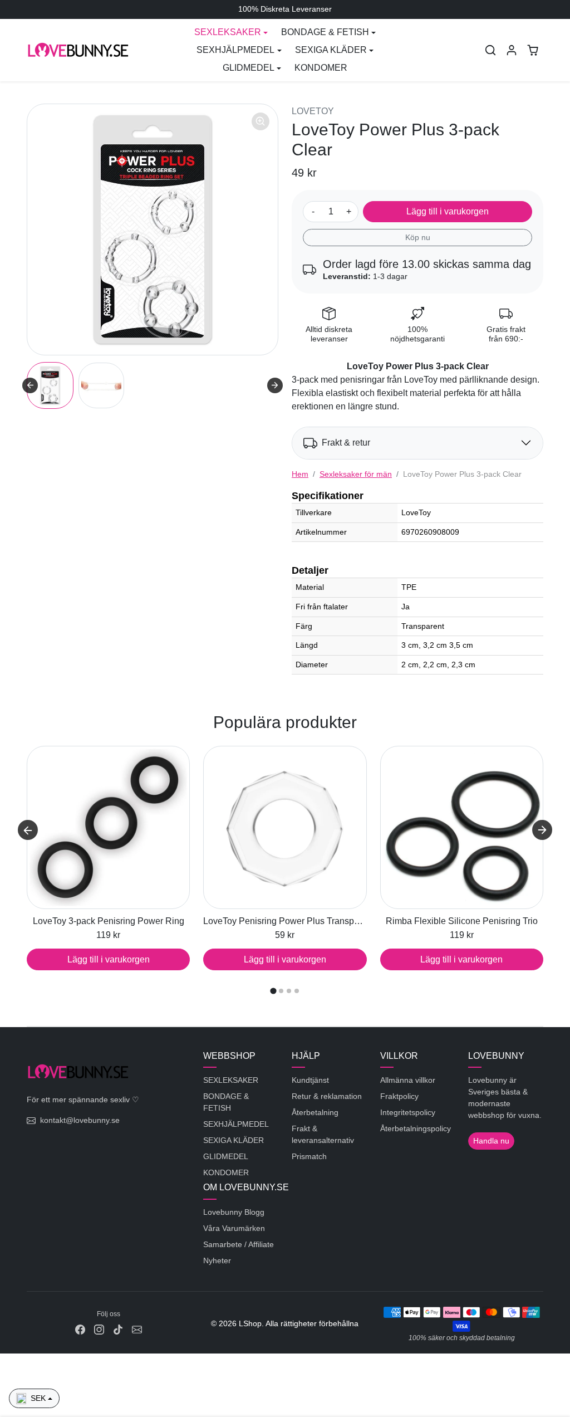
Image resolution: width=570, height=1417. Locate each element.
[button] (490, 50)
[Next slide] (275, 385)
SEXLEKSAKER (230, 1080)
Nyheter (217, 1260)
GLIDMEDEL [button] (248, 67)
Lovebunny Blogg (233, 1212)
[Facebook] (80, 1329)
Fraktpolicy (399, 1096)
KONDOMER (320, 67)
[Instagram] (99, 1329)
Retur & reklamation (327, 1096)
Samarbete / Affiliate (238, 1244)
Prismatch (309, 1156)
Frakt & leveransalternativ (323, 1134)
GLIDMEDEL (225, 1156)
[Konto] (511, 50)
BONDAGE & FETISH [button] (325, 32)
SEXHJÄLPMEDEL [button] (235, 50)
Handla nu (491, 1140)
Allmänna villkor (407, 1080)
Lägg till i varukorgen (447, 211)
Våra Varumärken (234, 1228)
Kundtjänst (310, 1080)
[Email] (136, 1329)
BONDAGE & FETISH (226, 1102)
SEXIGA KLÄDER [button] (331, 50)
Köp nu (417, 237)
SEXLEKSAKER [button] (227, 32)
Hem (300, 474)
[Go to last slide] (30, 385)
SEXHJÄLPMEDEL (236, 1124)
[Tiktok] (118, 1329)
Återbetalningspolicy (415, 1128)
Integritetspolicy (407, 1112)
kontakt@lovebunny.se (80, 1120)
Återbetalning (315, 1112)
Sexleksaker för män (356, 474)
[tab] (273, 991)
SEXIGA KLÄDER (233, 1140)
